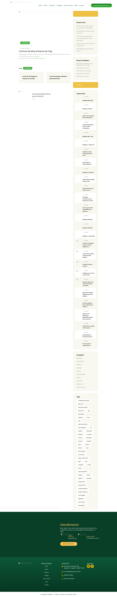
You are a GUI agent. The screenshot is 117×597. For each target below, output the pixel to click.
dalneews (80, 434)
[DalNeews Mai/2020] (78, 217)
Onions (87, 76)
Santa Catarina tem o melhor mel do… (88, 189)
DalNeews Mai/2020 (87, 219)
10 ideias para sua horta (83, 400)
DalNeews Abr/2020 (87, 227)
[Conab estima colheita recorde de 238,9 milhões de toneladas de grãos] (78, 253)
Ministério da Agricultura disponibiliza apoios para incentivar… (88, 316)
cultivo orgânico (82, 427)
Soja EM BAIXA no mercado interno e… (88, 335)
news (86, 461)
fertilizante (89, 437)
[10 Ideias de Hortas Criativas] (78, 263)
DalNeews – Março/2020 (88, 236)
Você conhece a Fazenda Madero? (87, 163)
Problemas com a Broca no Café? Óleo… (88, 274)
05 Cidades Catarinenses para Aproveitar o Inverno (88, 198)
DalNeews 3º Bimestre (88, 172)
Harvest (78, 377)
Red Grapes (88, 70)
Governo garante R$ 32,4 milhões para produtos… (88, 209)
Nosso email (90, 536)
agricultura (81, 404)
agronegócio (81, 414)
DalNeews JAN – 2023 (88, 136)
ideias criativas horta (83, 458)
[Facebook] (88, 566)
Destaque (78, 368)
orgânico (80, 478)
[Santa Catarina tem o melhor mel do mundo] (78, 187)
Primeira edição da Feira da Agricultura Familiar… (88, 304)
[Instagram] (92, 566)
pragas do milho (82, 485)
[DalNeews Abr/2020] (78, 225)
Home (40, 5)
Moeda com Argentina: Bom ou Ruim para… (88, 116)
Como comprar (68, 5)
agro (89, 410)
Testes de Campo (26, 48)
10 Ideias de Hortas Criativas (87, 265)
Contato (81, 5)
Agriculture (79, 358)
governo (87, 444)
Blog (76, 5)
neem (79, 461)
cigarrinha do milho (82, 424)
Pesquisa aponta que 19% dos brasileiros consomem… (88, 283)
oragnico (80, 475)
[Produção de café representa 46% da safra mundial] (78, 151)
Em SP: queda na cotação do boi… (87, 344)
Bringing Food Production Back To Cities (84, 64)
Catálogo (59, 5)
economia (89, 434)
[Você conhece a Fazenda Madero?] (78, 161)
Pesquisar (94, 14)
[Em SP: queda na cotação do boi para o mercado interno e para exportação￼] (78, 343)
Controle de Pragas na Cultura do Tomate (29, 77)
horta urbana (81, 454)
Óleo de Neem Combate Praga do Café (89, 180)
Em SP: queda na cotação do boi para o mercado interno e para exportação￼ (84, 38)
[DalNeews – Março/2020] (78, 234)
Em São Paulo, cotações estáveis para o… (88, 326)
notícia (80, 468)
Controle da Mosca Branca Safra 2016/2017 (58, 77)
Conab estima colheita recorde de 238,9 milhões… (88, 255)
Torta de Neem (81, 495)
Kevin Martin (79, 63)
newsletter (80, 464)
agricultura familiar (83, 407)
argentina (80, 417)
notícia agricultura (82, 471)
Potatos (87, 73)
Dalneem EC (28, 68)
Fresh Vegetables (80, 374)
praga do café (81, 481)
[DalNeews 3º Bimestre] (78, 170)
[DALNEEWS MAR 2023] (78, 98)
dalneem (80, 431)
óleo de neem (81, 505)
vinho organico (81, 502)
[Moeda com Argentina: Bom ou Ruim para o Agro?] (78, 115)
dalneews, (79, 364)
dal (91, 427)
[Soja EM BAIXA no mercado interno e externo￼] (78, 334)
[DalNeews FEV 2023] (78, 106)
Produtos (52, 5)
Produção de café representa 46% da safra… (87, 153)
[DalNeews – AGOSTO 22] (78, 142)
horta (87, 448)
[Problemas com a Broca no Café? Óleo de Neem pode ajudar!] (78, 272)
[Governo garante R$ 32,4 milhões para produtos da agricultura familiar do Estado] (78, 207)
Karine (86, 96)
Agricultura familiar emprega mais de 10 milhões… (88, 294)
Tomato (87, 68)
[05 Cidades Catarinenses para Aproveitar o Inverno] (78, 196)
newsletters (79, 381)
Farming (78, 371)
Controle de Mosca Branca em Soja (36, 58)
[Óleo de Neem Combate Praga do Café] (78, 178)
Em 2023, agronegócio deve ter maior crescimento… (88, 126)
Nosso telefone (71, 536)
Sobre (46, 5)
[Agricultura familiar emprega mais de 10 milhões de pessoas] (78, 291)
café (79, 420)
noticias (89, 464)
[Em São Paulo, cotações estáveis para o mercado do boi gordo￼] (78, 325)
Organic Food (79, 384)
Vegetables (81, 498)
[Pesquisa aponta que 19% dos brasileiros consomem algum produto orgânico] (78, 281)
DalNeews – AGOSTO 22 (88, 144)
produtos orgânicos (83, 491)
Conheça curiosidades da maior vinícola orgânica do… (88, 245)
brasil (88, 417)
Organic (88, 475)
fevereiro (80, 441)
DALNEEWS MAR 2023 (88, 100)
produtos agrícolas (82, 488)
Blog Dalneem (80, 361)
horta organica (81, 451)
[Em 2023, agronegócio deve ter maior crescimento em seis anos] (78, 124)
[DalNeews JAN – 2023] (78, 134)
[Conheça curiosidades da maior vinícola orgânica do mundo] (78, 242)
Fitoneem (89, 441)
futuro (79, 444)
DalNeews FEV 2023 (87, 108)
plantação (89, 478)
